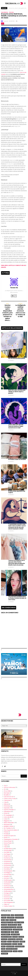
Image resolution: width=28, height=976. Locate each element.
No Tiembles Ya (8, 828)
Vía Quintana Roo (8, 889)
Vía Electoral (7, 863)
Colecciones (7, 800)
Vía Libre (6, 878)
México (20, 944)
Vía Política (7, 887)
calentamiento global (7, 922)
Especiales (6, 808)
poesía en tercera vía (12, 948)
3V (4, 789)
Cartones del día (12, 924)
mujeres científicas (6, 944)
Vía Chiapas (7, 854)
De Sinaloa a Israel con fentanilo (17, 459)
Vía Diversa (7, 858)
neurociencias (10, 946)
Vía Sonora (7, 897)
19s (5, 785)
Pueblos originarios (7, 951)
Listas (5, 819)
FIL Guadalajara (8, 815)
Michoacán (7, 824)
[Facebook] (2, 766)
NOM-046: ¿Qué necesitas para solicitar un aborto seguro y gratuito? (16, 391)
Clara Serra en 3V (8, 796)
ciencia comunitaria (7, 929)
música (3, 946)
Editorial (6, 804)
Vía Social (6, 895)
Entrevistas (7, 806)
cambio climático (19, 922)
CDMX (19, 924)
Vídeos (6, 904)
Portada (6, 834)
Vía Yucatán (7, 900)
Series (5, 837)
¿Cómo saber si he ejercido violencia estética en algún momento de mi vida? (15, 426)
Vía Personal (7, 885)
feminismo (19, 939)
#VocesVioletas (19, 915)
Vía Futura (11, 12)
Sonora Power (8, 841)
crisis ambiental (6, 934)
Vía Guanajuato (8, 871)
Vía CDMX (6, 852)
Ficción (6, 813)
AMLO (3, 920)
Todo (5, 847)
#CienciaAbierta (5, 915)
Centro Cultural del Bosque (9, 927)
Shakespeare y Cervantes (11, 839)
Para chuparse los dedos (10, 830)
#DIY (12, 915)
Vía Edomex (7, 861)
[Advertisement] (14, 696)
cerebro (20, 927)
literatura (15, 941)
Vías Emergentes (8, 902)
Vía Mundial (7, 882)
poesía (3, 948)
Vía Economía (7, 859)
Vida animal (4, 953)
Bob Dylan (7, 793)
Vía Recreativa (7, 891)
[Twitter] (5, 766)
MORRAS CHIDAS (8, 826)
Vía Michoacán (8, 880)
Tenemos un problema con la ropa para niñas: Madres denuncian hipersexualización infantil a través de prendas (16, 563)
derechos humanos (6, 936)
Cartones (4, 924)
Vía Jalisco (6, 876)
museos (14, 944)
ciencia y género (6, 932)
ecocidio (15, 936)
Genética (4, 941)
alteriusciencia (19, 917)
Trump (20, 951)
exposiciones (12, 939)
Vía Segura (7, 893)
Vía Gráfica (7, 869)
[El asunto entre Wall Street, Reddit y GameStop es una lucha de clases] (14, 34)
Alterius (4, 917)
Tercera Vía (5, 21)
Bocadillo (6, 795)
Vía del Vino (7, 856)
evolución (4, 939)
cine (13, 932)
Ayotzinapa (13, 920)
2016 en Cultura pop (9, 787)
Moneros (22, 941)
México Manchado (9, 822)
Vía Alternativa (4, 12)
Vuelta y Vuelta (8, 906)
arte (7, 920)
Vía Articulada (7, 850)
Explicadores (7, 811)
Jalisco (9, 941)
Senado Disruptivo (9, 835)
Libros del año (8, 817)
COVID (16, 932)
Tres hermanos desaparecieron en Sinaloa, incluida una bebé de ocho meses (17, 598)
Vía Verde (6, 898)
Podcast (6, 832)
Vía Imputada (7, 874)
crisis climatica (15, 934)
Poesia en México (20, 946)
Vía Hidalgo (7, 872)
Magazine (6, 821)
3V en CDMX (7, 791)
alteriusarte (11, 917)
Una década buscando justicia (16, 358)
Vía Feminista (7, 865)
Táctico (6, 845)
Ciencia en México (17, 929)
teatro (15, 951)
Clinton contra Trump (10, 798)
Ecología (21, 936)
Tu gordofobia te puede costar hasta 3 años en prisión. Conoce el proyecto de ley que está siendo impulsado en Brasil (17, 526)
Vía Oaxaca (7, 884)
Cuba (5, 802)
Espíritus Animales (9, 809)
